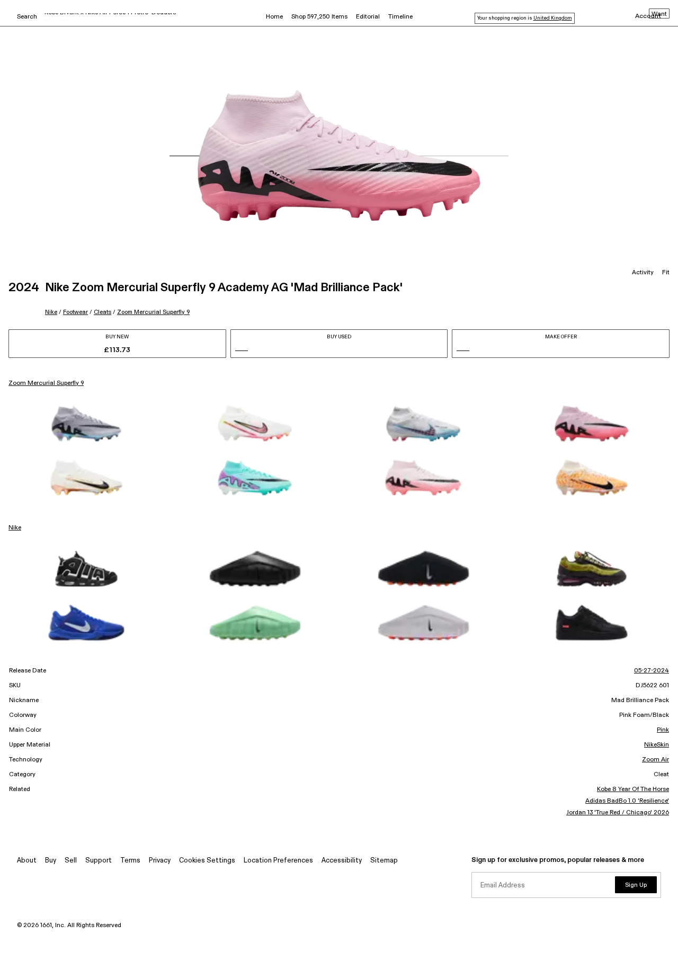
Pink (663, 730)
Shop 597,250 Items (319, 17)
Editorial (368, 17)
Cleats (102, 312)
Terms (130, 860)
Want (659, 14)
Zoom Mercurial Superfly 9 (153, 312)
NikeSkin (656, 745)
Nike (51, 312)
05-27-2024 (651, 671)
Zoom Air (655, 760)
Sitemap (384, 860)
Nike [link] (14, 528)
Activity (643, 273)
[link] (86, 423)
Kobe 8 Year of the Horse (633, 789)
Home (274, 17)
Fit (666, 273)
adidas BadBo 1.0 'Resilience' (627, 801)
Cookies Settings (207, 860)
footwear (75, 312)
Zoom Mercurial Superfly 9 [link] (46, 383)
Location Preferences (278, 860)
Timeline (400, 17)
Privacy (160, 860)
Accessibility (342, 860)
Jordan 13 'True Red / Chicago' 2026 (617, 813)
